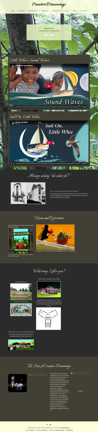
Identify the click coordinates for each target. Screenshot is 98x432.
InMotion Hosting (60, 430)
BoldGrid (32, 430)
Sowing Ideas (44, 11)
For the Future (56, 11)
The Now (66, 11)
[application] (49, 86)
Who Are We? (21, 11)
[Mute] (84, 107)
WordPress (44, 430)
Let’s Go (75, 11)
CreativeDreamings (49, 4)
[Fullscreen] (86, 107)
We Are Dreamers (33, 11)
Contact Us (84, 11)
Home (12, 11)
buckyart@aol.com (65, 427)
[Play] (11, 107)
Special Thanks (69, 430)
